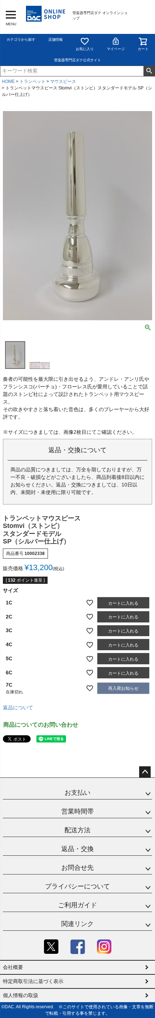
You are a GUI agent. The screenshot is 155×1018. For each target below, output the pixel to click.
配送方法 (77, 830)
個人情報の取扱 (20, 995)
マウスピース (63, 81)
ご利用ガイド (77, 905)
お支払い (77, 792)
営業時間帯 (77, 811)
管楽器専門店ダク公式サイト (77, 60)
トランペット (32, 81)
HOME (8, 81)
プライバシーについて (77, 886)
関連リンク (77, 923)
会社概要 (13, 967)
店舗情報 (55, 39)
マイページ (116, 49)
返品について (18, 707)
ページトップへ (145, 772)
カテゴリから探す (20, 39)
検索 (149, 71)
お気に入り (85, 49)
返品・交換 (77, 848)
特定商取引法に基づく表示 (33, 981)
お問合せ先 (77, 867)
